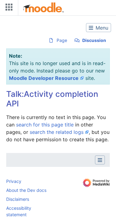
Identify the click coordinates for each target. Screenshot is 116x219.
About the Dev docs (26, 190)
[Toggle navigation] (7, 8)
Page (62, 40)
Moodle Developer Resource (44, 78)
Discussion (94, 40)
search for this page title (45, 125)
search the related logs (57, 132)
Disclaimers (17, 199)
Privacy (13, 181)
